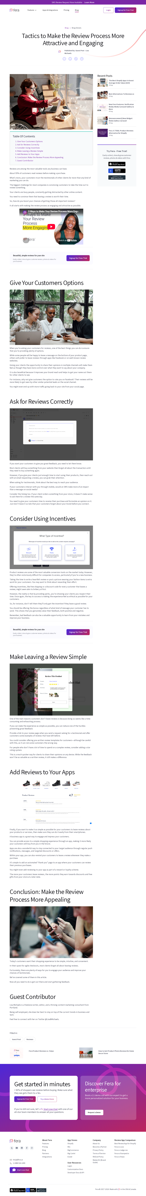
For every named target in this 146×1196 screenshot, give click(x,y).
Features (45, 1143)
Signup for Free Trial (126, 10)
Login (70, 1166)
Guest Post (16, 1039)
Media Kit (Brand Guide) (99, 1161)
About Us (96, 1143)
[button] (32, 10)
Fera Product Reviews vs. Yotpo (41, 1051)
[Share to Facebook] (64, 59)
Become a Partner (100, 1147)
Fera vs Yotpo (119, 1157)
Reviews (30, 1039)
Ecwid (70, 1157)
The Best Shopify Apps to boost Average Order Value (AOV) (121, 81)
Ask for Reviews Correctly (28, 144)
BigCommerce (73, 1150)
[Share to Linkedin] (82, 59)
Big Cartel (71, 1153)
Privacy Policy (98, 1150)
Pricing (45, 1147)
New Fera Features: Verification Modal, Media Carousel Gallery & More (121, 106)
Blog (44, 1150)
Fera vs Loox (119, 1147)
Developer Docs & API (76, 1172)
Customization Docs (75, 1169)
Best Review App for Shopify (125, 1143)
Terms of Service (99, 1153)
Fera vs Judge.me (121, 1150)
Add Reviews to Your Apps (28, 154)
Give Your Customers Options (30, 141)
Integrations (47, 1157)
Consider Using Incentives (28, 147)
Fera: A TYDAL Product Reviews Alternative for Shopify (121, 131)
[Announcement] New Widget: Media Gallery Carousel (121, 119)
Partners (45, 1153)
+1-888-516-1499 (19, 1163)
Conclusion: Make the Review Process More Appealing (40, 157)
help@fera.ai (18, 1160)
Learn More (89, 2)
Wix (69, 1147)
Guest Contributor (25, 160)
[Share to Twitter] (70, 59)
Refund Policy (98, 1157)
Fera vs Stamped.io (121, 1153)
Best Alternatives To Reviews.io (121, 94)
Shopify (70, 1143)
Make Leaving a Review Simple (30, 151)
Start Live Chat (50, 1109)
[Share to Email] (76, 59)
